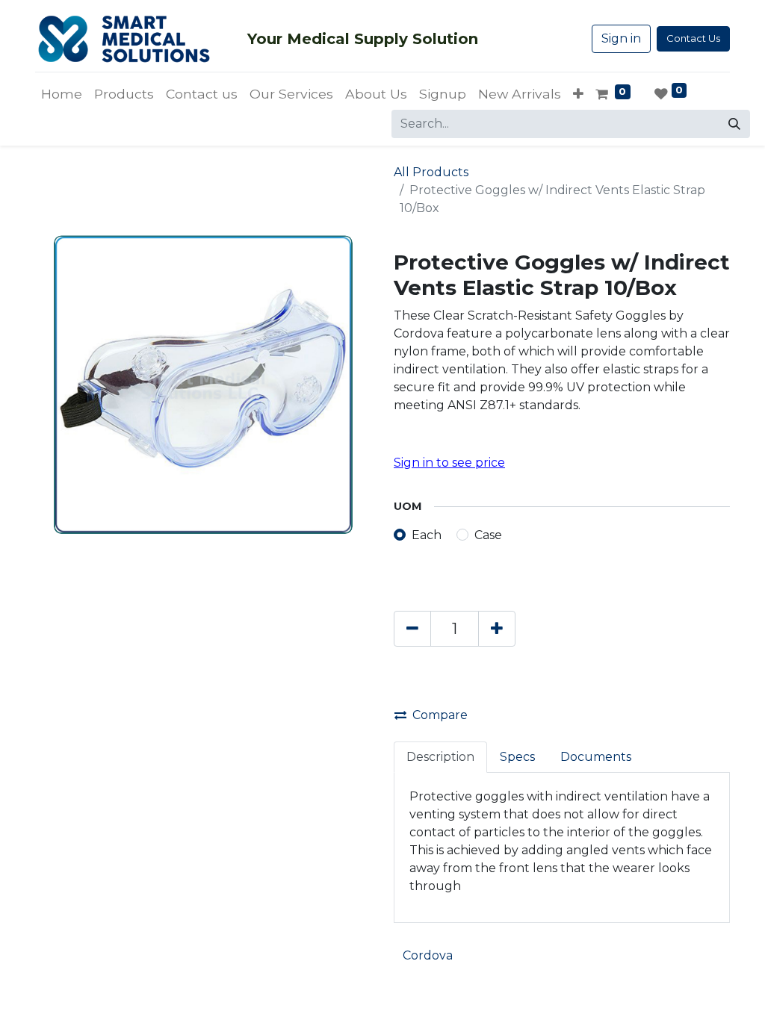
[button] (578, 94)
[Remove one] (412, 629)
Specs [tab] (517, 757)
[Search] (734, 124)
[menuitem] (61, 94)
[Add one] (496, 629)
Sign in (621, 38)
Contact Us (693, 38)
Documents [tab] (595, 757)
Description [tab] (440, 757)
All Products (431, 172)
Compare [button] (440, 715)
